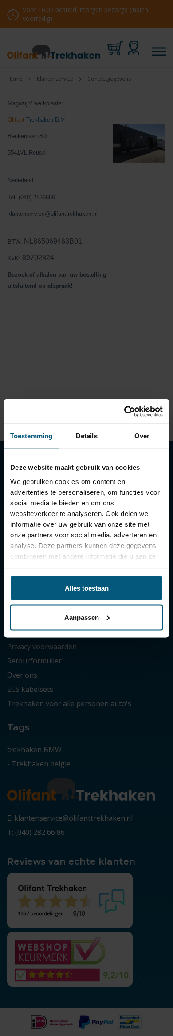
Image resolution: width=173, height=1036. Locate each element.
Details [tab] (87, 436)
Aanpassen (81, 617)
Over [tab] (141, 436)
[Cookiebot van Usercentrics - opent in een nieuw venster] (124, 411)
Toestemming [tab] (31, 436)
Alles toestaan (87, 588)
